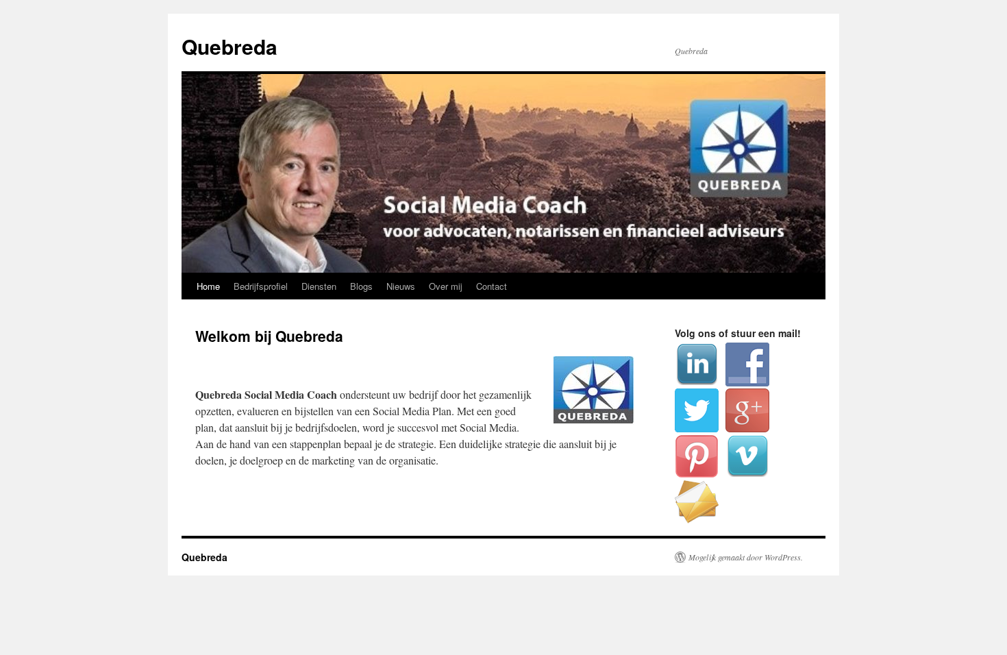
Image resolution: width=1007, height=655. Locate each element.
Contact (491, 286)
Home (208, 286)
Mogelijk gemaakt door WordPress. (745, 557)
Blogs (361, 286)
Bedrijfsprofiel (261, 286)
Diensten (318, 286)
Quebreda (229, 46)
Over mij (445, 286)
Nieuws (400, 286)
